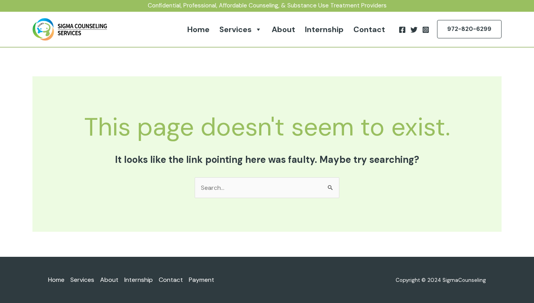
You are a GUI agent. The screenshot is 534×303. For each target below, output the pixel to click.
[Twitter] (414, 29)
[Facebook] (402, 29)
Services (235, 29)
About (283, 29)
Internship (324, 29)
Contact (369, 29)
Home (198, 29)
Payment (201, 280)
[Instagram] (425, 29)
